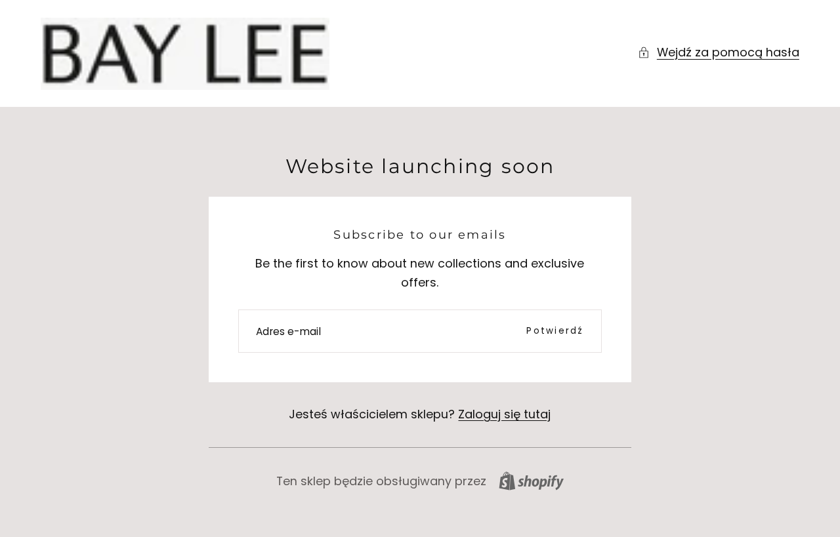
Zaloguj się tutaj (504, 414)
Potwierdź (554, 331)
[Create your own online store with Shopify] (531, 480)
